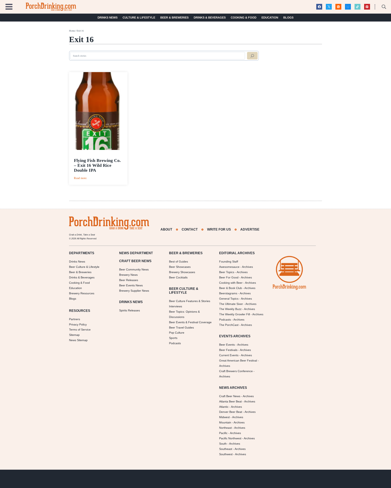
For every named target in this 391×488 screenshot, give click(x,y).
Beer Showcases (180, 266)
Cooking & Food (243, 17)
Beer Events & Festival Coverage (190, 322)
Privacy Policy (78, 324)
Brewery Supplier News (134, 290)
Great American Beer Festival (238, 360)
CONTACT (190, 229)
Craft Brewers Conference (236, 371)
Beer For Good (228, 277)
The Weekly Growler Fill (234, 314)
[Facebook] (319, 7)
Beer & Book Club (230, 288)
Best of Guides (178, 261)
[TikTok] (357, 7)
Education (269, 17)
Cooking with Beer (231, 282)
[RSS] (338, 7)
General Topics (228, 298)
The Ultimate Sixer (231, 304)
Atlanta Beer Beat (230, 401)
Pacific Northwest (230, 438)
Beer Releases (128, 280)
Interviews (175, 306)
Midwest (224, 417)
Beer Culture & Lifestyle (84, 266)
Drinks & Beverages (210, 17)
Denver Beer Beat (230, 411)
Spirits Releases (129, 310)
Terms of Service (80, 329)
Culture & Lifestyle (139, 17)
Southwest (226, 454)
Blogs (288, 17)
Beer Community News (134, 269)
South (223, 443)
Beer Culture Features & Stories (189, 301)
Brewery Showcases (182, 272)
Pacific (223, 433)
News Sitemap (78, 340)
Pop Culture (176, 332)
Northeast (225, 427)
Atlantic (223, 406)
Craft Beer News (229, 396)
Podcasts (175, 343)
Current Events (228, 355)
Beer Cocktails (178, 277)
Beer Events (227, 344)
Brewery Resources (81, 293)
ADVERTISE (249, 229)
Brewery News (128, 274)
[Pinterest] (367, 7)
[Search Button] (381, 7)
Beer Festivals (228, 350)
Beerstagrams (228, 293)
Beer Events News (131, 285)
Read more (80, 178)
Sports (173, 338)
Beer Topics (226, 272)
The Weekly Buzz (230, 309)
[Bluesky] (348, 7)
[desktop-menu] (9, 6)
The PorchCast (228, 324)
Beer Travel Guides (181, 327)
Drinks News (108, 17)
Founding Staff (228, 261)
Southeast (225, 449)
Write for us (219, 229)
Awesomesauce (229, 266)
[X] (329, 7)
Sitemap (74, 334)
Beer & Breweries (174, 17)
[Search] (252, 56)
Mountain (225, 422)
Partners (74, 319)
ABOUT (166, 229)
